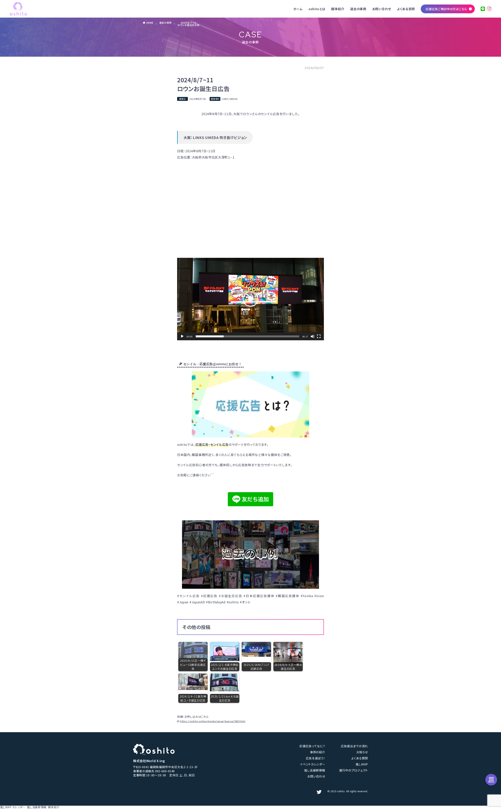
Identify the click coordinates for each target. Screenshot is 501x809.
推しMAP (362, 764)
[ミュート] (312, 336)
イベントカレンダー (312, 764)
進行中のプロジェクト (353, 770)
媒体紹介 (337, 8)
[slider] (247, 336)
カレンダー (18, 807)
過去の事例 (358, 8)
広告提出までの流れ (354, 746)
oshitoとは (317, 8)
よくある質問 (406, 8)
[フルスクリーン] (319, 336)
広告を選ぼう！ (315, 758)
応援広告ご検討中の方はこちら (446, 9)
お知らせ (362, 752)
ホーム (298, 8)
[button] (250, 299)
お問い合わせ (381, 8)
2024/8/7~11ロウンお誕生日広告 (188, 24)
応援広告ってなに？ (312, 746)
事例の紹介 (317, 752)
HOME (149, 22)
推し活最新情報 (314, 770)
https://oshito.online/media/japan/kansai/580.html (212, 721)
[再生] (182, 336)
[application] (250, 299)
